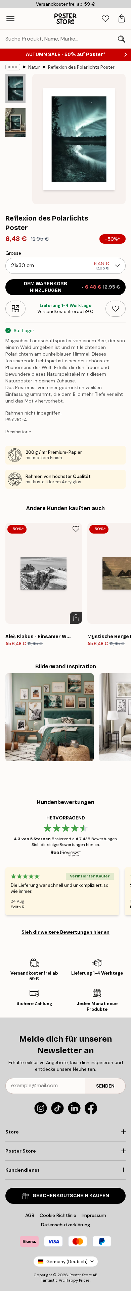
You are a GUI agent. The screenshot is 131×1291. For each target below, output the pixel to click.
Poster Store (81, 1275)
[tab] (105, 18)
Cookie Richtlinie (58, 1215)
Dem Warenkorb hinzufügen (72, 287)
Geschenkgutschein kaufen (71, 1195)
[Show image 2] (15, 122)
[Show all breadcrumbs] (12, 67)
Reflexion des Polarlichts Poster (81, 67)
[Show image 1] (15, 88)
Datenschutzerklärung (65, 1225)
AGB (29, 1215)
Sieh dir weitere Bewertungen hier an (65, 932)
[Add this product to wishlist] (115, 309)
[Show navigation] (10, 18)
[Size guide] (15, 309)
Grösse (13, 253)
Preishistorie (18, 432)
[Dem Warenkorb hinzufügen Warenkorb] (76, 618)
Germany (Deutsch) (67, 1262)
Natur (34, 67)
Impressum (94, 1215)
